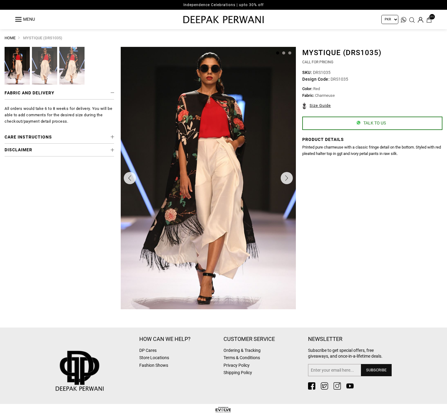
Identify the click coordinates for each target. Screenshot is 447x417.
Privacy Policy (237, 365)
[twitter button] (324, 386)
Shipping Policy (238, 372)
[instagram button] (337, 386)
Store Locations (154, 357)
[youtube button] (350, 386)
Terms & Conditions (242, 357)
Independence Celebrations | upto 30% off (223, 5)
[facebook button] (311, 386)
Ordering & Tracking (242, 350)
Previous (130, 178)
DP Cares (148, 350)
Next (287, 178)
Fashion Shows (153, 365)
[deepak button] (94, 361)
